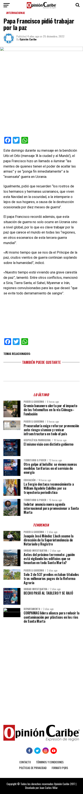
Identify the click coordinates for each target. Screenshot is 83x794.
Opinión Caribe (28, 39)
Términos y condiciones (50, 762)
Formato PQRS (60, 768)
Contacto (25, 762)
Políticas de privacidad (33, 768)
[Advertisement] (41, 671)
